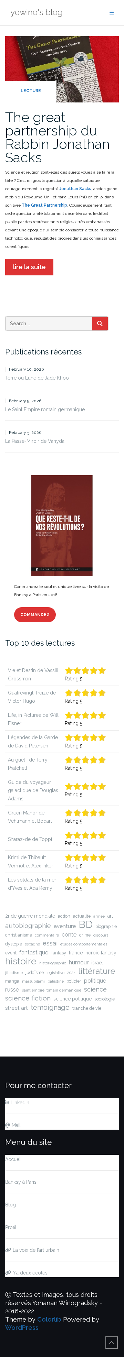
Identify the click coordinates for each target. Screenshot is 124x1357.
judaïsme (34, 972)
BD (86, 924)
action (64, 916)
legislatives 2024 (60, 973)
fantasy (58, 952)
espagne (32, 944)
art (110, 916)
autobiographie (28, 925)
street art (16, 1008)
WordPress (22, 1327)
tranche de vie (86, 1008)
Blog (10, 1204)
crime (85, 935)
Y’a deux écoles (29, 1273)
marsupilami (33, 981)
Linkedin (19, 1102)
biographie (106, 926)
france (76, 952)
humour (79, 962)
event (11, 952)
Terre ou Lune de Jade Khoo (37, 378)
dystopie (13, 943)
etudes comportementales (83, 944)
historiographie (52, 963)
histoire (21, 961)
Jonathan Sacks (74, 188)
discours (100, 935)
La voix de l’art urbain (35, 1250)
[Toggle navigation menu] (111, 13)
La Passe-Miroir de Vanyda (34, 441)
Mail (15, 1125)
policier (73, 981)
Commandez (35, 614)
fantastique (34, 952)
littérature (96, 971)
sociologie (104, 999)
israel (97, 962)
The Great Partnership (44, 205)
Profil (11, 1227)
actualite (82, 916)
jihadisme (14, 973)
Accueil (13, 1159)
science (95, 989)
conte (69, 934)
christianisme (18, 935)
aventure (65, 926)
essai (50, 943)
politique (95, 980)
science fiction (28, 998)
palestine (56, 981)
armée (99, 916)
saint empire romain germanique (51, 990)
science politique (72, 999)
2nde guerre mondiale (30, 916)
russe (12, 989)
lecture (31, 90)
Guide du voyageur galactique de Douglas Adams (33, 790)
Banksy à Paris (21, 1182)
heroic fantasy (100, 952)
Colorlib (49, 1319)
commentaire (47, 935)
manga (12, 981)
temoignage (50, 1007)
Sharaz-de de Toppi (30, 839)
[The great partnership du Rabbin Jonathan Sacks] (62, 68)
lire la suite (29, 267)
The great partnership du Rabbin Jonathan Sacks (57, 137)
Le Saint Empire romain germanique (45, 409)
